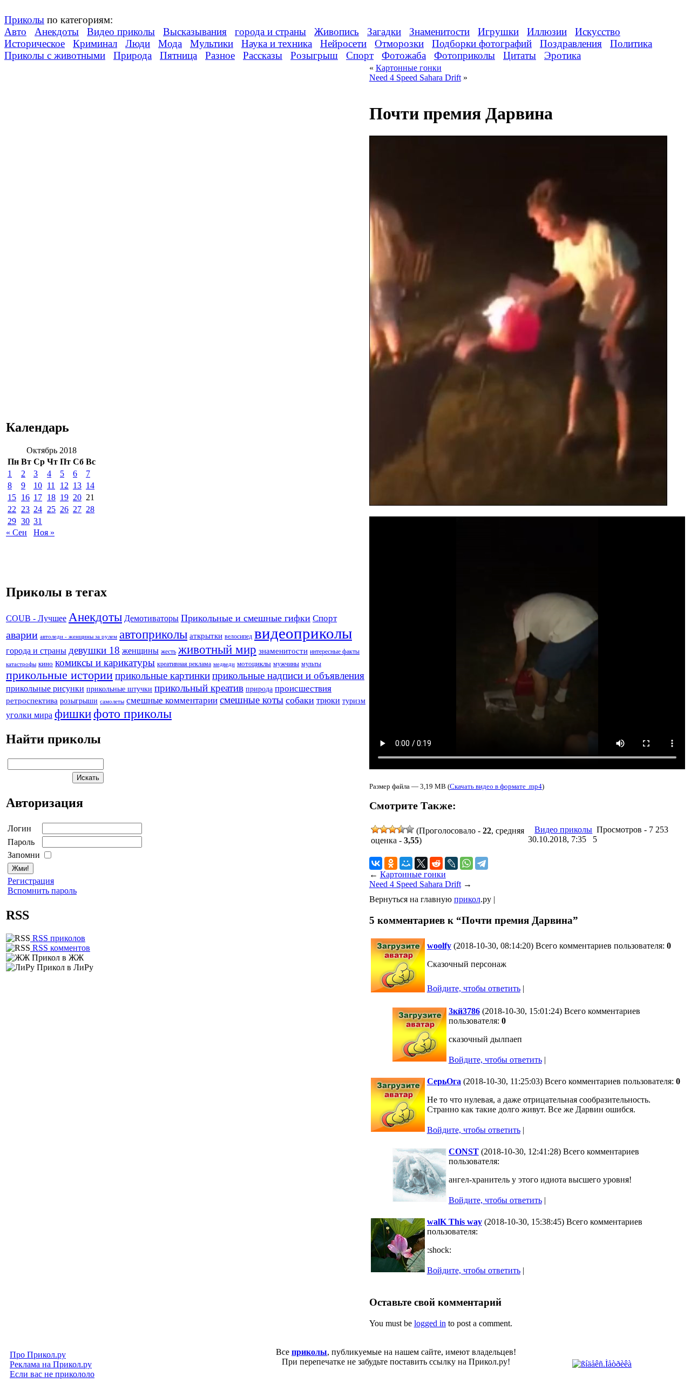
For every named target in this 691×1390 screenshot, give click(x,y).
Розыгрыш (314, 55)
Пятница (178, 55)
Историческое (34, 43)
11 (51, 485)
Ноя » (44, 532)
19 (64, 497)
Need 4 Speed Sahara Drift (415, 77)
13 (77, 485)
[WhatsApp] (466, 863)
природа (259, 688)
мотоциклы (254, 664)
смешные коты (251, 700)
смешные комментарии (172, 700)
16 (25, 497)
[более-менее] (392, 829)
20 (77, 497)
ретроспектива (32, 700)
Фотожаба (404, 55)
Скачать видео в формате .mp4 (496, 786)
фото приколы (132, 713)
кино (45, 664)
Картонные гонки (409, 67)
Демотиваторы (151, 618)
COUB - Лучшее (36, 618)
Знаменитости (439, 31)
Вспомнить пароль (42, 890)
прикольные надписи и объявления (288, 675)
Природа (132, 55)
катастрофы (21, 664)
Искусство (597, 31)
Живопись (336, 31)
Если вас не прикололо (52, 1374)
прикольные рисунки (45, 688)
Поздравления (571, 43)
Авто (15, 31)
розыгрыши (79, 701)
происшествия (303, 688)
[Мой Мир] (405, 863)
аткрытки (205, 635)
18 (51, 497)
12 (64, 485)
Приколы (24, 19)
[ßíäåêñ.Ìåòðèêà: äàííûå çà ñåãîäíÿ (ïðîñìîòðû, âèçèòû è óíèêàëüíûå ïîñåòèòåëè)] (602, 1364)
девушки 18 (94, 650)
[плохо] (384, 829)
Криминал (95, 43)
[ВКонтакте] (375, 863)
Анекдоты (57, 31)
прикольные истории (59, 675)
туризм (353, 701)
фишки (73, 714)
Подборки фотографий (482, 43)
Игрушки (498, 31)
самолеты (112, 701)
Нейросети (343, 43)
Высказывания (195, 31)
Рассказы (262, 55)
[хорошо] (401, 829)
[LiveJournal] (451, 863)
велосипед (238, 636)
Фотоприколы (464, 55)
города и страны (270, 31)
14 (90, 485)
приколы (309, 1352)
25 (51, 509)
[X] (421, 863)
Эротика (562, 55)
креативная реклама (184, 664)
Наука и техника (276, 43)
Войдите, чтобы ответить (473, 988)
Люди (137, 43)
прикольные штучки (119, 688)
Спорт (360, 55)
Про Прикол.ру (38, 1354)
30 (25, 521)
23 (25, 509)
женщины (140, 650)
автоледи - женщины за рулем (78, 637)
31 (37, 521)
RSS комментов (60, 947)
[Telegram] (481, 863)
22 (12, 509)
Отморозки (399, 43)
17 (37, 497)
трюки (328, 700)
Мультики (211, 43)
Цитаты (519, 55)
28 (90, 509)
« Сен (16, 532)
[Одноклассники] (390, 863)
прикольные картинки (162, 675)
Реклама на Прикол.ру (51, 1364)
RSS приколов (57, 938)
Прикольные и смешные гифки (245, 618)
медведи (224, 664)
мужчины (286, 664)
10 (37, 485)
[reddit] (436, 863)
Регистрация (31, 880)
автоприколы (153, 634)
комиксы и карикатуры (105, 662)
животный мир (217, 649)
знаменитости (283, 650)
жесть (168, 651)
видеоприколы (303, 633)
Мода (170, 43)
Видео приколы (121, 31)
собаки (300, 700)
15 (12, 497)
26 (64, 509)
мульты (311, 664)
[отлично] (409, 829)
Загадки (384, 31)
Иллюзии (547, 31)
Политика (631, 43)
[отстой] (375, 829)
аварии (22, 635)
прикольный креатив (198, 688)
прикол (467, 899)
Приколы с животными (54, 55)
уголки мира (29, 715)
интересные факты (335, 651)
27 (77, 509)
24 (37, 509)
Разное (220, 55)
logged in (430, 1323)
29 (12, 521)
